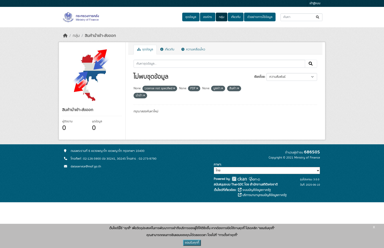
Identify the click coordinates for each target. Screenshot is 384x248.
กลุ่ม (221, 17)
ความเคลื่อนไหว (195, 49)
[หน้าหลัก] (65, 36)
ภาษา (217, 164)
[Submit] (318, 17)
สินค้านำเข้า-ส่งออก (100, 36)
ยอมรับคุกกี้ (192, 242)
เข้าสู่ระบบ (315, 3)
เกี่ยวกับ (235, 17)
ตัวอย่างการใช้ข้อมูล (259, 17)
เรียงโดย (259, 77)
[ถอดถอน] (174, 88)
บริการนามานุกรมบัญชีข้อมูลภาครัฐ (264, 195)
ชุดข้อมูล (190, 17)
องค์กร (207, 17)
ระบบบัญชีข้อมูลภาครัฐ (256, 190)
